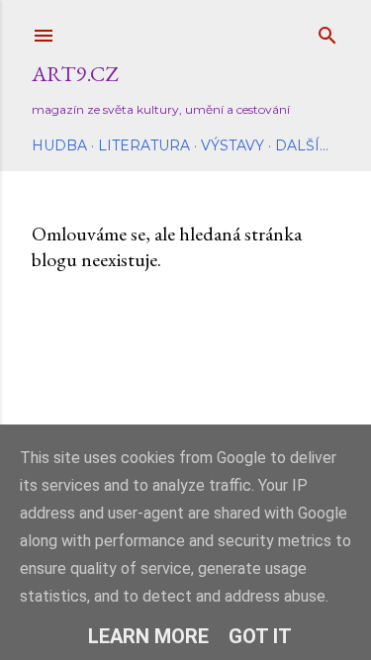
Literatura (144, 145)
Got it (260, 636)
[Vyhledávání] (327, 31)
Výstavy (232, 145)
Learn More (148, 636)
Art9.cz (75, 73)
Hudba (59, 145)
